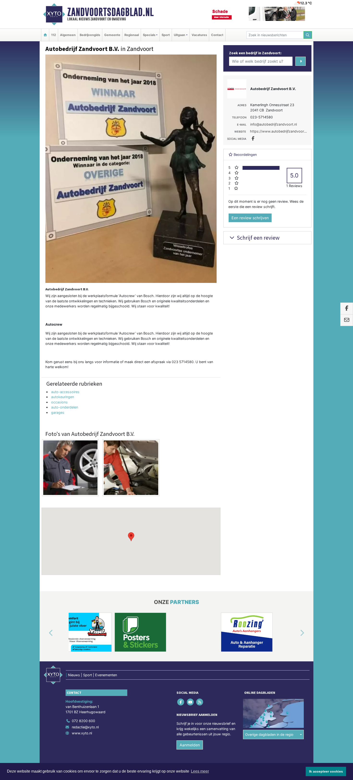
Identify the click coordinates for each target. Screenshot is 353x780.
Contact (217, 35)
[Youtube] (190, 702)
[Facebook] (181, 702)
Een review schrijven (250, 217)
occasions (59, 402)
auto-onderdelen (64, 407)
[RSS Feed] (200, 702)
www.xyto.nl (82, 733)
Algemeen (68, 35)
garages (57, 412)
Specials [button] (149, 35)
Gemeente (112, 35)
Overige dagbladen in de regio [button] (269, 734)
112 (53, 35)
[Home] (45, 35)
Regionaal (131, 35)
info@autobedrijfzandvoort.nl (273, 124)
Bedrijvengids (90, 35)
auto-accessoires (65, 392)
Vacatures (199, 35)
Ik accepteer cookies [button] (326, 771)
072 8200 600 (83, 721)
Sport (166, 35)
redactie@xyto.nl (85, 727)
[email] (347, 320)
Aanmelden (190, 745)
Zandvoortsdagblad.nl (110, 12)
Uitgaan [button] (179, 35)
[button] (131, 536)
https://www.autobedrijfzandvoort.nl (279, 131)
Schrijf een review (258, 237)
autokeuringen (62, 397)
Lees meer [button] (200, 771)
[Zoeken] (308, 35)
